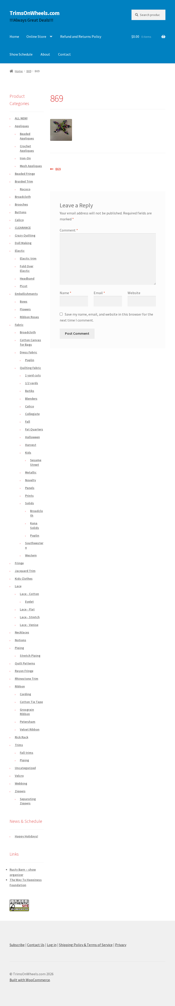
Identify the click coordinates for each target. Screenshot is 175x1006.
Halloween (32, 437)
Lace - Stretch (30, 617)
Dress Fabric (28, 352)
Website (134, 293)
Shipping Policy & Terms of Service (86, 944)
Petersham (27, 722)
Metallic (30, 472)
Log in (52, 944)
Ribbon (20, 686)
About (45, 54)
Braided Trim (24, 181)
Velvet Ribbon (29, 729)
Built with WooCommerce (30, 980)
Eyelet (29, 601)
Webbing (21, 783)
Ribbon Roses (29, 317)
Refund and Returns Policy (80, 36)
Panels (29, 488)
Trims (19, 745)
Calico (19, 220)
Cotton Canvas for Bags (30, 342)
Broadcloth (23, 197)
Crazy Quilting (25, 235)
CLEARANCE (23, 228)
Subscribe (17, 944)
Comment (69, 230)
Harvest (30, 445)
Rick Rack (21, 737)
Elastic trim (28, 258)
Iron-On (25, 158)
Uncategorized (25, 768)
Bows (23, 301)
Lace (18, 586)
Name (65, 293)
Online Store (36, 36)
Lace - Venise (29, 625)
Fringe (19, 563)
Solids (29, 503)
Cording (25, 694)
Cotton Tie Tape (31, 702)
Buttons (20, 212)
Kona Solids (34, 525)
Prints (29, 496)
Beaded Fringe (25, 174)
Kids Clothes (24, 578)
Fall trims (26, 753)
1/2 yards (31, 383)
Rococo (25, 189)
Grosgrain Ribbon (27, 712)
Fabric (19, 325)
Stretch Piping (30, 656)
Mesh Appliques (31, 166)
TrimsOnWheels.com (34, 13)
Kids (28, 452)
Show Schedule (21, 54)
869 (28, 71)
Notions (20, 640)
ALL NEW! (21, 118)
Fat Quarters (34, 429)
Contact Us (35, 944)
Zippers (20, 791)
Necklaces (22, 632)
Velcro (19, 776)
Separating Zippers (28, 801)
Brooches (21, 204)
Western (31, 555)
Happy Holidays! (26, 836)
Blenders (31, 398)
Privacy (120, 944)
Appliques (22, 126)
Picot (23, 286)
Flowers (25, 309)
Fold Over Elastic (26, 268)
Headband (27, 278)
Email (99, 293)
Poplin (29, 360)
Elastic (20, 251)
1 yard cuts (33, 375)
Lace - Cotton (29, 594)
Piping (19, 648)
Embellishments (26, 294)
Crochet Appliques (27, 148)
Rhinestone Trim (26, 679)
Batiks (29, 391)
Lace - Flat (27, 609)
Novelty (30, 480)
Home (14, 36)
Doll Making (23, 243)
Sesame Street (35, 462)
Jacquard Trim (25, 571)
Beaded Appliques (27, 136)
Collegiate (32, 414)
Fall (27, 421)
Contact (64, 54)
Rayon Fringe (24, 671)
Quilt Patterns (25, 663)
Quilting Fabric (30, 368)
